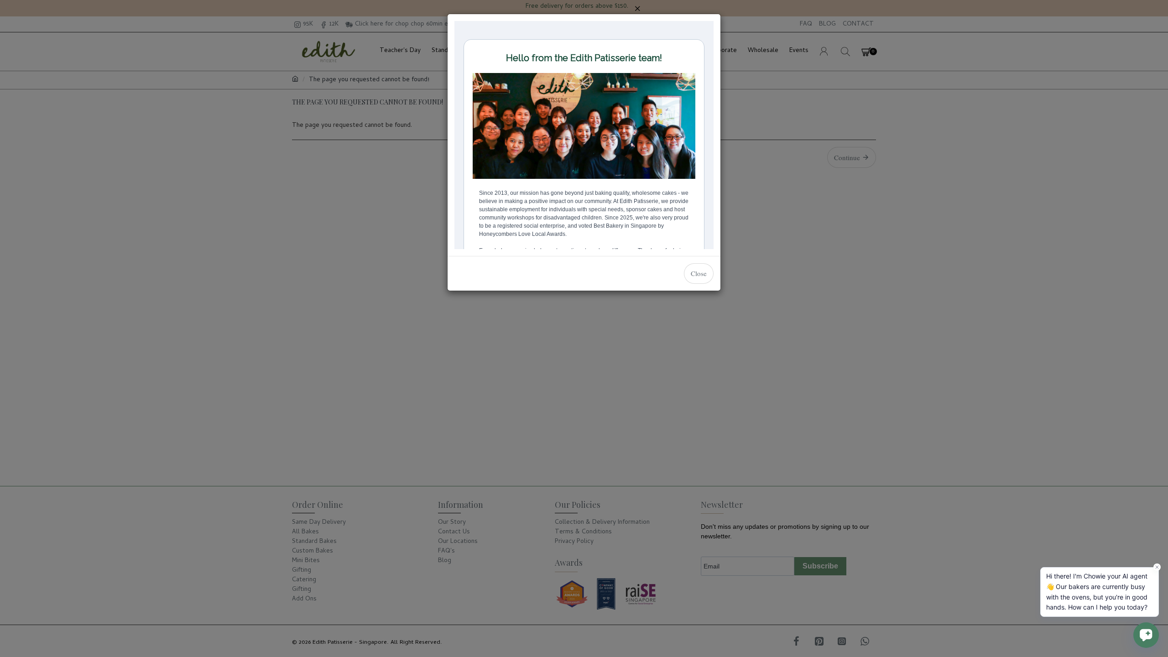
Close (699, 273)
